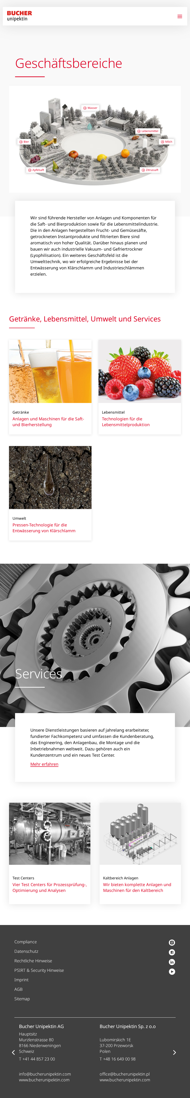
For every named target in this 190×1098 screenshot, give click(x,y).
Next (174, 1052)
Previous (13, 1052)
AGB (18, 989)
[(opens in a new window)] (172, 943)
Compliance (25, 941)
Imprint (21, 979)
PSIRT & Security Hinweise (39, 970)
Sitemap (22, 998)
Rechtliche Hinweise (33, 960)
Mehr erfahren (44, 764)
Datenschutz (26, 951)
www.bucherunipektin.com (44, 1079)
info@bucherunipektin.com (45, 1074)
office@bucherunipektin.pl (125, 1074)
